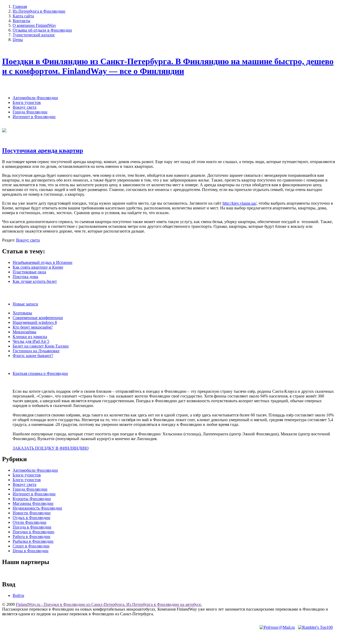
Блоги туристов (27, 102)
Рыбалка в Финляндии (33, 541)
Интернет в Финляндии (34, 116)
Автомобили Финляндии (35, 97)
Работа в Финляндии (31, 536)
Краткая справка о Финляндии (40, 373)
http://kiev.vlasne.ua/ (239, 203)
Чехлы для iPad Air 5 (31, 341)
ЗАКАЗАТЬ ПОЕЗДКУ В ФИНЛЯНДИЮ (50, 448)
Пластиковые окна (29, 272)
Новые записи (25, 304)
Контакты (21, 20)
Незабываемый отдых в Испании (42, 262)
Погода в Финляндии (32, 527)
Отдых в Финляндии (31, 517)
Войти (18, 595)
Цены (18, 39)
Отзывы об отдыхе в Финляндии (42, 30)
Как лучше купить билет (35, 281)
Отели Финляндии (29, 522)
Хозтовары (22, 313)
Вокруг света (24, 107)
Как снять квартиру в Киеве (38, 267)
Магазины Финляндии (33, 503)
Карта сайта (23, 16)
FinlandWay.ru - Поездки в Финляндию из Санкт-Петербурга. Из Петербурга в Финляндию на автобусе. (109, 604)
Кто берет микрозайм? (33, 327)
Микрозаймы (24, 332)
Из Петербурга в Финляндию (39, 11)
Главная (20, 6)
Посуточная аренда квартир (42, 150)
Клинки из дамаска (30, 336)
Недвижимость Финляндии (37, 508)
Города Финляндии (30, 112)
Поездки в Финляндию (33, 532)
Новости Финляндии (32, 513)
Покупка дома (25, 276)
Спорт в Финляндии (31, 546)
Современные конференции (38, 317)
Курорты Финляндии (32, 498)
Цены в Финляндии (30, 551)
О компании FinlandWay (34, 25)
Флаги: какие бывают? (33, 355)
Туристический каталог (34, 35)
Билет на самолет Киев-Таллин (41, 346)
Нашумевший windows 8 (35, 322)
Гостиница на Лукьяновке (36, 351)
